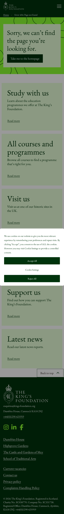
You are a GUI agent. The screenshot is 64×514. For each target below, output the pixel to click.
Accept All (32, 260)
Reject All (32, 278)
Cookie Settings (32, 269)
